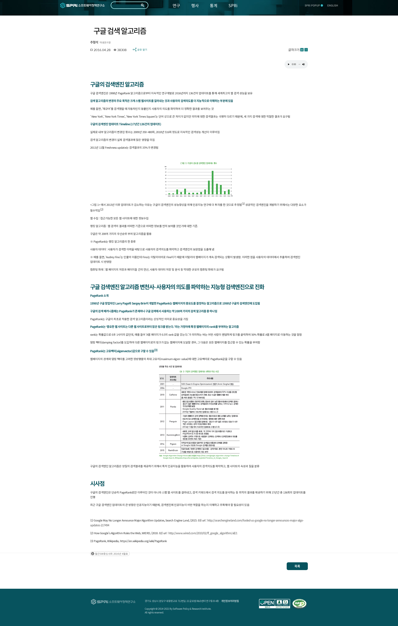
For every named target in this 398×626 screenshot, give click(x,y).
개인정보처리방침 (230, 601)
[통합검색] (142, 5)
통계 (213, 5)
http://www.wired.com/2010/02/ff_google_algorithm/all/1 (202, 533)
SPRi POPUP (313, 5)
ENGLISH (332, 5)
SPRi (233, 5)
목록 (297, 566)
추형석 (94, 42)
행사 (195, 5)
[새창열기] (274, 603)
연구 (176, 5)
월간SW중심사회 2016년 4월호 (111, 553)
